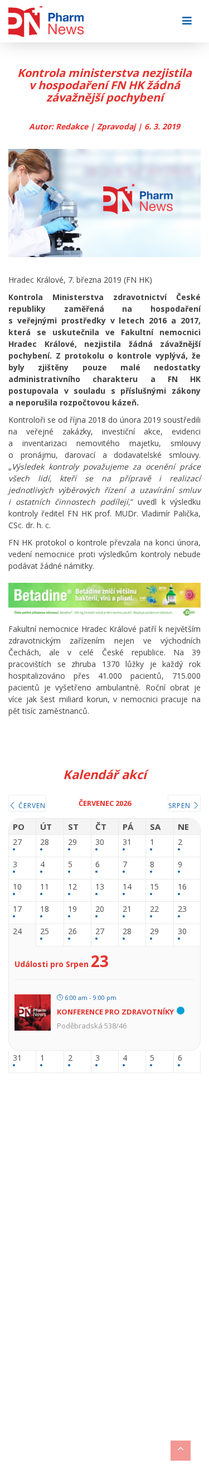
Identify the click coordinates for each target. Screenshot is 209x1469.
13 (99, 887)
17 (17, 909)
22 (154, 909)
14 (127, 887)
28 (44, 842)
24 (17, 931)
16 (182, 887)
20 (99, 909)
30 (99, 842)
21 (127, 909)
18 (44, 909)
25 (44, 931)
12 (72, 887)
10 (17, 887)
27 (17, 842)
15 (154, 887)
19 (72, 909)
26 (72, 931)
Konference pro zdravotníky (115, 1012)
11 (44, 887)
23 (182, 909)
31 (127, 842)
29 (72, 842)
